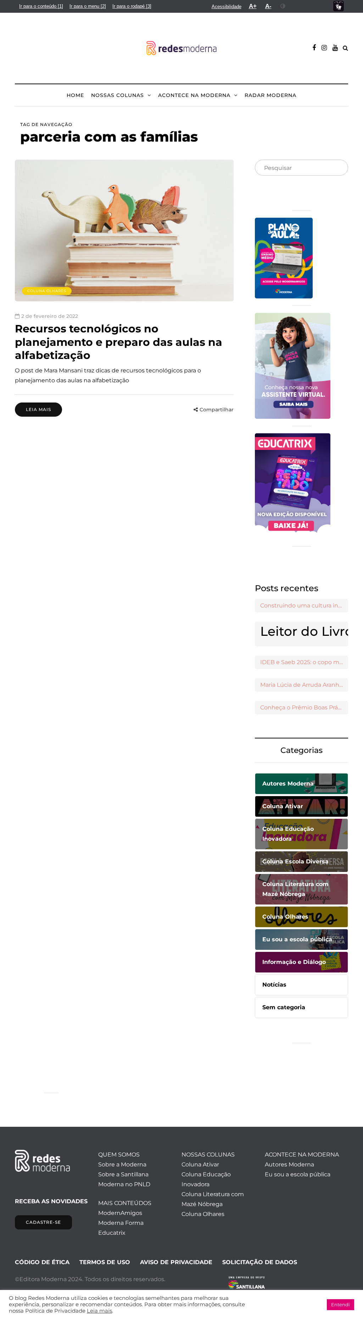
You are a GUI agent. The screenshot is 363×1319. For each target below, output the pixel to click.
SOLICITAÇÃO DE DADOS (259, 1262)
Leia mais (38, 409)
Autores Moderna (289, 1164)
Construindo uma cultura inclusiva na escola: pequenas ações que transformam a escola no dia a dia (304, 605)
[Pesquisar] (336, 168)
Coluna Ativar (200, 1164)
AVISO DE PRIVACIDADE (176, 1262)
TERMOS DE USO (104, 1262)
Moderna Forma (121, 1223)
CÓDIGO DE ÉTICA (42, 1262)
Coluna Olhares (46, 291)
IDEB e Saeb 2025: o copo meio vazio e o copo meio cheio (304, 662)
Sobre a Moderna (122, 1164)
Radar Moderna (270, 95)
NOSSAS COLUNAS (117, 95)
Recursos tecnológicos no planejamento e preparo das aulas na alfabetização (118, 342)
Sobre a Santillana (123, 1174)
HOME (75, 95)
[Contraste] (283, 6)
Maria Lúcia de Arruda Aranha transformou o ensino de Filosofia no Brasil (304, 684)
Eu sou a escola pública (297, 1174)
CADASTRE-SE (43, 1222)
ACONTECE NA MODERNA (194, 95)
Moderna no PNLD (124, 1184)
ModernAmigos (120, 1213)
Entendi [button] (340, 1304)
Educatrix (111, 1232)
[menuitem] (41, 6)
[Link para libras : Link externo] (338, 6)
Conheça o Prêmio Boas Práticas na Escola (304, 707)
